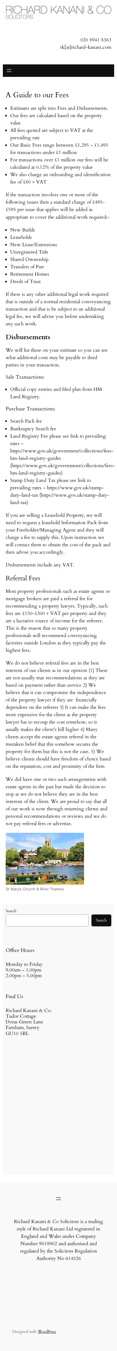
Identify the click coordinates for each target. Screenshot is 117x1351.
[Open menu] (9, 70)
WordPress (47, 1331)
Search (11, 911)
